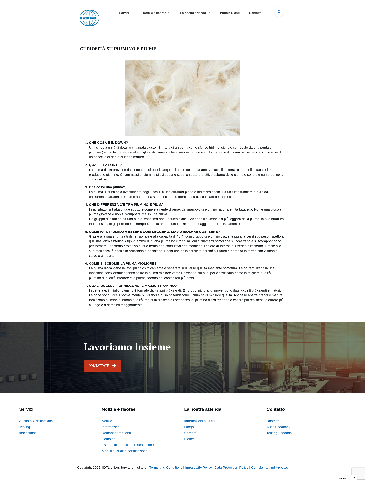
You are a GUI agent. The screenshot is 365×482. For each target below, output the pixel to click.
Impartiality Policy (198, 467)
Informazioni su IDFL (200, 421)
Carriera (190, 433)
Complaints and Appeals (269, 467)
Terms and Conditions (165, 467)
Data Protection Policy (231, 467)
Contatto (273, 421)
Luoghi (189, 427)
